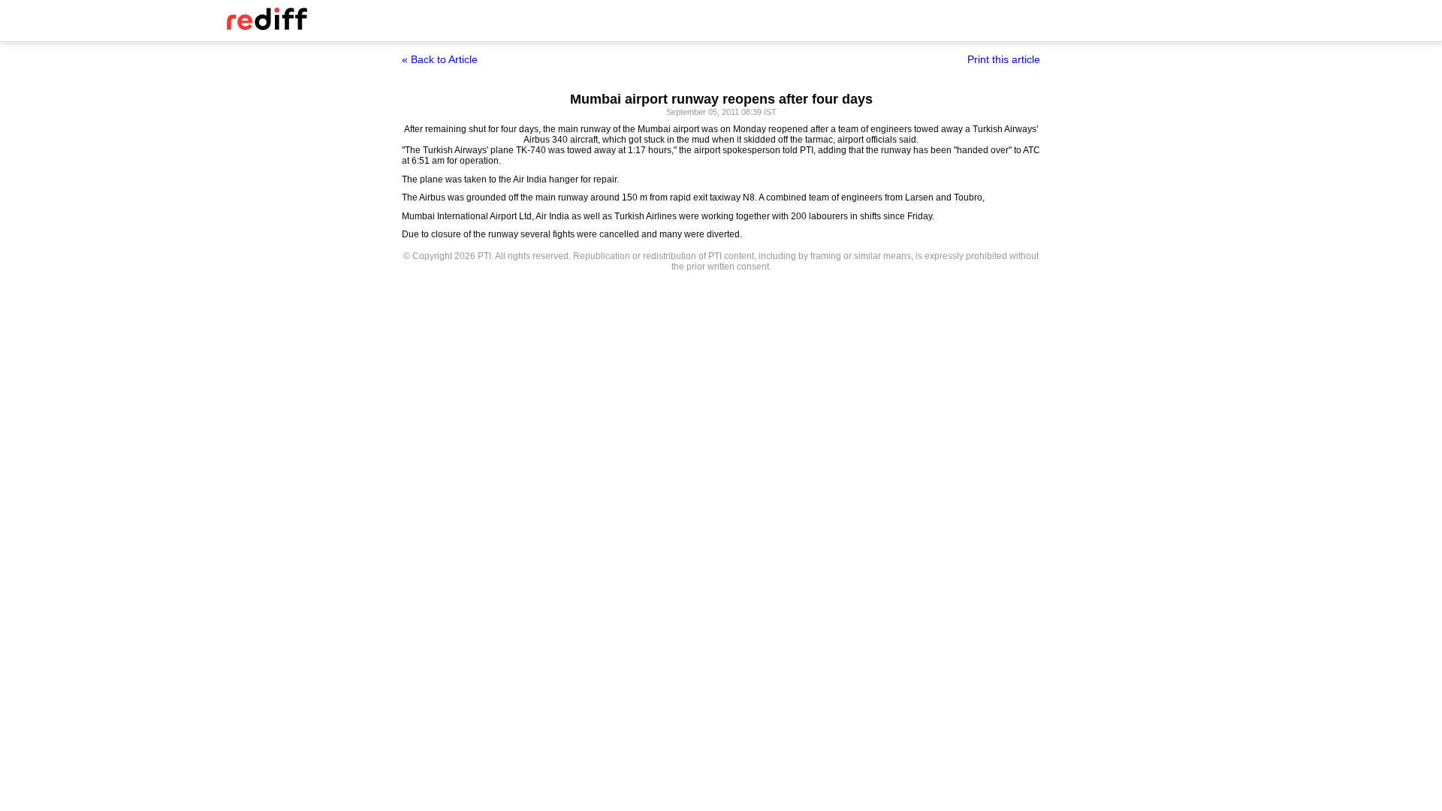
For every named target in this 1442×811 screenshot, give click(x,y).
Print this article (1003, 59)
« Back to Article (440, 59)
